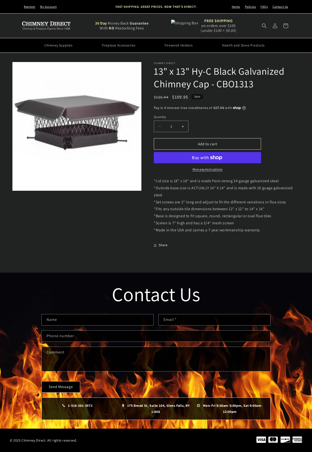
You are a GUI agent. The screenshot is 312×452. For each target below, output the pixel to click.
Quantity (160, 117)
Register (29, 7)
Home (236, 7)
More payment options (208, 169)
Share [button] (163, 245)
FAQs (264, 7)
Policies (250, 7)
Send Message (61, 386)
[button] (264, 25)
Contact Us (280, 7)
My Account (48, 7)
